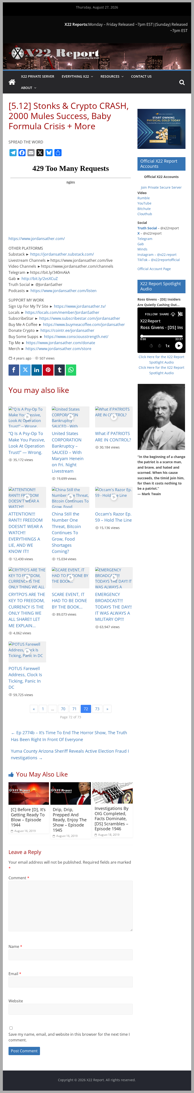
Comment (19, 877)
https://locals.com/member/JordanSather (62, 312)
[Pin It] (48, 370)
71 (74, 708)
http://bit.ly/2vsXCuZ (40, 278)
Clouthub (144, 214)
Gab (140, 244)
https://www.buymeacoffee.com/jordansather (84, 324)
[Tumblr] (59, 370)
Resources (110, 76)
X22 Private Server (37, 76)
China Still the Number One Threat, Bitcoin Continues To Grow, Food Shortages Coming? (66, 532)
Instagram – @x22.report (156, 254)
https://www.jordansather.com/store (59, 348)
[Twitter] (25, 370)
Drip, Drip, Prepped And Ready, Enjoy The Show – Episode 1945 (70, 820)
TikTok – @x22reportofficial (158, 260)
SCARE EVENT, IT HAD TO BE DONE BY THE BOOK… (69, 600)
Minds (142, 249)
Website (16, 1001)
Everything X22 (75, 76)
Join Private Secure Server (161, 187)
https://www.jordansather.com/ (38, 238)
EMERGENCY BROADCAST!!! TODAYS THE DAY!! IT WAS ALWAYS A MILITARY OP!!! (113, 606)
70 (63, 708)
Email (15, 973)
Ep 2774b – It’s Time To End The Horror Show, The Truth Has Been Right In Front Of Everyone (69, 736)
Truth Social (147, 228)
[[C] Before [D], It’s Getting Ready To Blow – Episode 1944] (29, 785)
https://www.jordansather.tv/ (80, 306)
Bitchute (144, 208)
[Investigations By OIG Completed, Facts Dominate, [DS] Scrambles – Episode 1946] (112, 785)
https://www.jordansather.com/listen (64, 290)
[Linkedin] (36, 370)
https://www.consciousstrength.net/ (76, 336)
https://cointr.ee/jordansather (67, 330)
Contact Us (141, 76)
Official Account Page (154, 269)
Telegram (144, 238)
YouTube (144, 203)
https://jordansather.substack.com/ (62, 254)
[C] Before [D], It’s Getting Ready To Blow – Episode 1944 (28, 817)
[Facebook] (14, 370)
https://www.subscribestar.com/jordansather (79, 318)
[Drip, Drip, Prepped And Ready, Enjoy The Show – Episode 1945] (70, 785)
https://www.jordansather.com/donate (60, 342)
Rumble (143, 198)
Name (15, 946)
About (26, 87)
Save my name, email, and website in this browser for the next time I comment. (69, 1037)
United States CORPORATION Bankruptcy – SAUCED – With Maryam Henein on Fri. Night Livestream (68, 452)
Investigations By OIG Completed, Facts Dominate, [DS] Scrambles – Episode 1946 (111, 818)
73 (97, 708)
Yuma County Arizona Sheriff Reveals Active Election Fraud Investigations (70, 754)
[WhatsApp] (71, 370)
